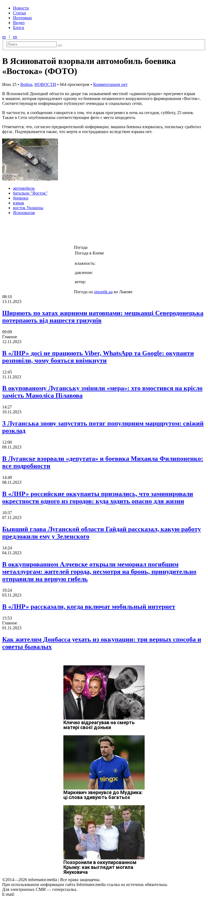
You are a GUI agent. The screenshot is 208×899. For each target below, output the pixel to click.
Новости (21, 8)
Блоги (18, 27)
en (15, 36)
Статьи (19, 13)
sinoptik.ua (103, 291)
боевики (20, 198)
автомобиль (24, 188)
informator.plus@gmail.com (39, 894)
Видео (19, 22)
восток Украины (28, 207)
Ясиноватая (24, 212)
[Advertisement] (87, 232)
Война (26, 84)
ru (4, 36)
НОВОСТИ (45, 84)
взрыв (18, 203)
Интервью (22, 17)
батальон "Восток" (30, 193)
